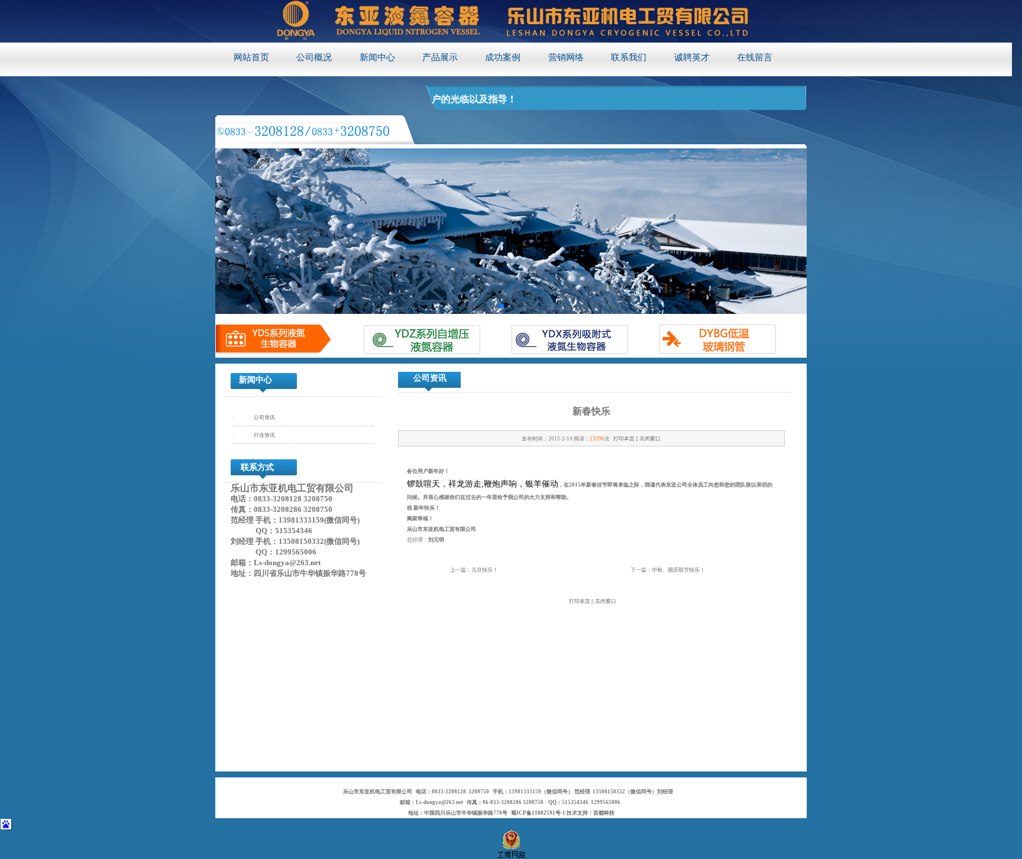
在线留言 (754, 57)
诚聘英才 (692, 57)
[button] (501, 305)
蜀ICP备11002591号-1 (538, 813)
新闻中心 (377, 57)
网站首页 (251, 57)
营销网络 (566, 57)
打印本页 (624, 439)
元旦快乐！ (484, 570)
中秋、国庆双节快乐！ (678, 570)
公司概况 (314, 57)
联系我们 (628, 57)
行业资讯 (264, 435)
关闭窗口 (650, 439)
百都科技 (604, 813)
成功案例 (502, 57)
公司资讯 (264, 417)
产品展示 (440, 57)
